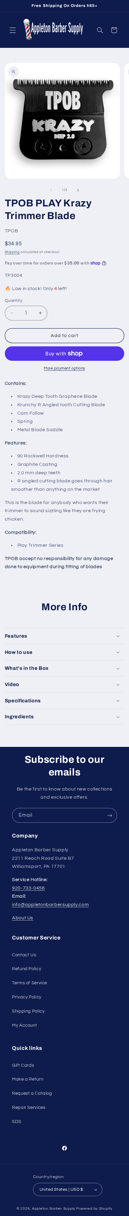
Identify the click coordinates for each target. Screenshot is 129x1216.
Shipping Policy (28, 1011)
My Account (24, 1025)
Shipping (12, 252)
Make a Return (27, 1079)
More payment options (64, 368)
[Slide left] (51, 190)
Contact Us (24, 955)
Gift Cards (23, 1065)
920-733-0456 (28, 888)
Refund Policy (26, 969)
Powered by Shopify (94, 1208)
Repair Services (28, 1107)
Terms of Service (29, 983)
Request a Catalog (32, 1093)
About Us (22, 917)
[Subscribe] (110, 815)
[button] (13, 30)
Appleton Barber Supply (53, 1208)
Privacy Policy (26, 997)
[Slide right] (78, 190)
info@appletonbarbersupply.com (50, 904)
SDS (16, 1121)
